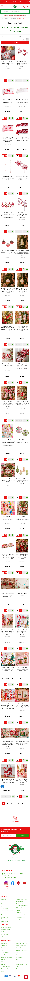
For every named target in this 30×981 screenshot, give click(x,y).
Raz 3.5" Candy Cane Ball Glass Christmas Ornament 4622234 (8, 480)
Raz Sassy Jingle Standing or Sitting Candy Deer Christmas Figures (7, 669)
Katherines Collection (6, 957)
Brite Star (3, 964)
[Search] (27, 11)
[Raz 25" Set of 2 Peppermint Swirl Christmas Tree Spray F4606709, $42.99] (22, 204)
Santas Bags (19, 962)
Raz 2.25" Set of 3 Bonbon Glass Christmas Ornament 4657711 (8, 252)
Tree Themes (4, 934)
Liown (17, 966)
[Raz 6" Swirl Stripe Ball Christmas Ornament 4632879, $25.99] (8, 355)
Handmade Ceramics (21, 964)
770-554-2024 (12, 877)
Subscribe (22, 835)
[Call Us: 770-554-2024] (24, 6)
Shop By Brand (19, 919)
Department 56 (5, 945)
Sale (2, 936)
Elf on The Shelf (5, 952)
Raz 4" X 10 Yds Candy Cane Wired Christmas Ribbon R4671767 (7, 101)
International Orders (21, 917)
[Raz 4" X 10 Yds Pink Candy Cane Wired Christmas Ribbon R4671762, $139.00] (8, 128)
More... (17, 971)
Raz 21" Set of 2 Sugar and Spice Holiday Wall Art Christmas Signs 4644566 (22, 705)
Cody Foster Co (5, 968)
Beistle (2, 971)
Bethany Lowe (4, 959)
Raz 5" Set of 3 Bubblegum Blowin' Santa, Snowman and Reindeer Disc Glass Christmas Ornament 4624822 (8, 442)
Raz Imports (4, 943)
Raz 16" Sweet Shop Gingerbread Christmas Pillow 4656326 (22, 669)
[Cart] (27, 6)
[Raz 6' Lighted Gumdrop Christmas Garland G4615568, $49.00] (22, 583)
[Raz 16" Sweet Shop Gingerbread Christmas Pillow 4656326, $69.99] (22, 659)
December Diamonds (21, 943)
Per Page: (18, 36)
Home (2, 18)
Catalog (3, 903)
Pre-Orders (3, 932)
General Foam (19, 948)
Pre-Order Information (21, 899)
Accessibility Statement (7, 910)
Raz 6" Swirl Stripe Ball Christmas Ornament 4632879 (7, 365)
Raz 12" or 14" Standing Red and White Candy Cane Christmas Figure (8, 781)
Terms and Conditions (21, 914)
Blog (2, 906)
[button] (15, 855)
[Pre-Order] (6, 118)
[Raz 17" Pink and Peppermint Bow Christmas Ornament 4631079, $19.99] (8, 393)
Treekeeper (19, 957)
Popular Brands (6, 940)
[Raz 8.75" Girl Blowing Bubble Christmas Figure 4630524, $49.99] (22, 771)
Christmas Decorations (6, 927)
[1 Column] (23, 39)
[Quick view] (9, 80)
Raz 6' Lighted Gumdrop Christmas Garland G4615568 (22, 593)
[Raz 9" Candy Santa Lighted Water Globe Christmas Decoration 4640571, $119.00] (8, 733)
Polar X (2, 950)
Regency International (21, 950)
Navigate (4, 896)
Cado (17, 952)
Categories (4, 924)
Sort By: (3, 36)
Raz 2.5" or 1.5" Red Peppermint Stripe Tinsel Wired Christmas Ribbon (22, 139)
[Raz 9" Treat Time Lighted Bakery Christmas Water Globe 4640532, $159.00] (22, 733)
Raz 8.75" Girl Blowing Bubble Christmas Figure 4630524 (22, 781)
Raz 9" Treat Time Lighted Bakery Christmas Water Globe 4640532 (22, 743)
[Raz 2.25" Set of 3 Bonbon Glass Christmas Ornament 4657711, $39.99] (8, 242)
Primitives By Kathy (21, 945)
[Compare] (12, 80)
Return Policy (19, 908)
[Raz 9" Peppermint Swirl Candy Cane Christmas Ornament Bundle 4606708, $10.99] (22, 545)
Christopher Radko (5, 966)
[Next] (26, 803)
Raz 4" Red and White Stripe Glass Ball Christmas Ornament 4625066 (22, 403)
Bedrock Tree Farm (21, 968)
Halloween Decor (5, 929)
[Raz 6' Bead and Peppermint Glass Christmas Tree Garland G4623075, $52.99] (8, 166)
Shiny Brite (3, 955)
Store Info (18, 912)
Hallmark (3, 962)
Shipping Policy (20, 910)
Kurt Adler (3, 948)
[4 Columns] (27, 39)
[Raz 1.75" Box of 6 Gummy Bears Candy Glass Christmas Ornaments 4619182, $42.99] (8, 508)
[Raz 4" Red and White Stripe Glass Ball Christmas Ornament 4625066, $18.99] (22, 393)
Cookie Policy (4, 908)
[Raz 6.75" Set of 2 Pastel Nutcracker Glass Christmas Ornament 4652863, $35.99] (22, 317)
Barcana (18, 959)
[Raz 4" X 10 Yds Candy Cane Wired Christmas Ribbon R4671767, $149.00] (8, 91)
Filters (16, 42)
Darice (17, 955)
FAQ (2, 901)
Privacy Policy (19, 901)
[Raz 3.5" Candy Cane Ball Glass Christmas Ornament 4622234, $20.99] (8, 470)
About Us (3, 899)
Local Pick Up (4, 921)
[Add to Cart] (6, 80)
